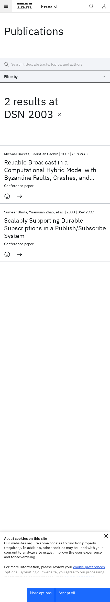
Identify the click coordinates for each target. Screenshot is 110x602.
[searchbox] (55, 64)
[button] (106, 536)
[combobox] (55, 76)
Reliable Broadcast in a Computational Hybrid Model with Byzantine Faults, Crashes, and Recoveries (50, 169)
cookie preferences (89, 567)
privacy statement (79, 577)
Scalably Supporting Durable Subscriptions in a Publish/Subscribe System (55, 228)
